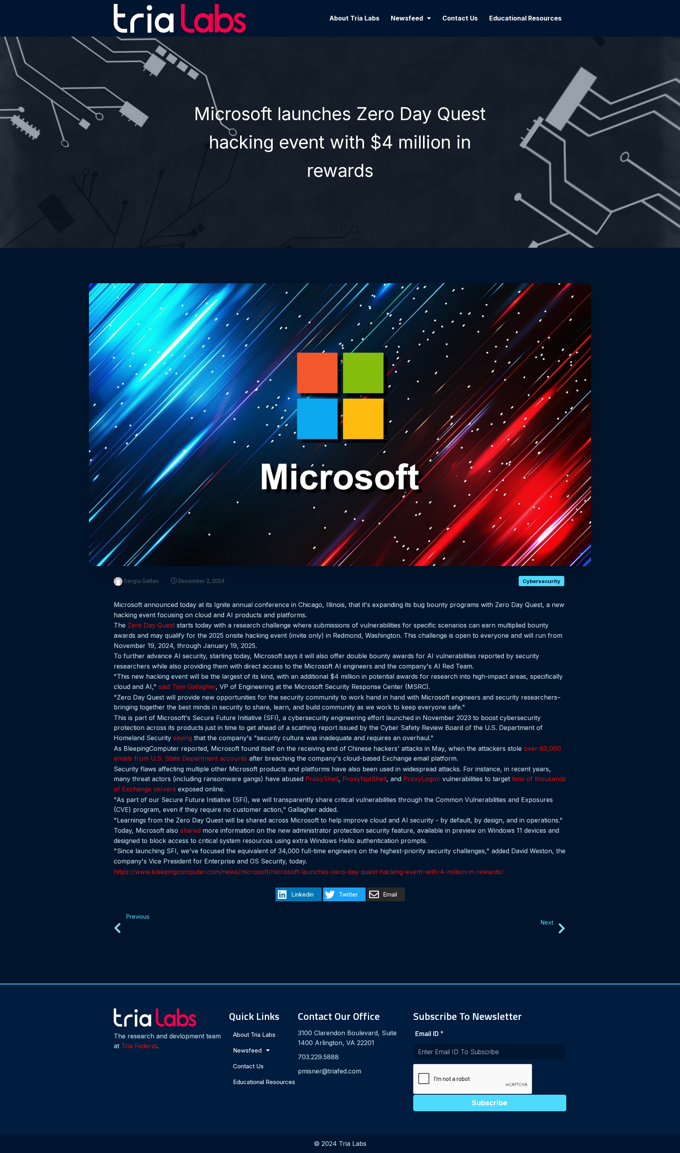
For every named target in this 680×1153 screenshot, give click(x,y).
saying (182, 738)
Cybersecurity (541, 581)
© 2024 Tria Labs (340, 1143)
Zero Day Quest (151, 625)
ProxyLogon (421, 779)
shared (190, 830)
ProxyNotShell (364, 779)
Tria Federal (139, 1046)
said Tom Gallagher (187, 687)
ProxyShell (321, 779)
